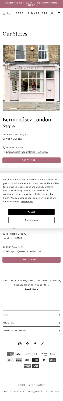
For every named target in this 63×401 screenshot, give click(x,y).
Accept (31, 212)
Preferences (31, 220)
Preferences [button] (27, 201)
